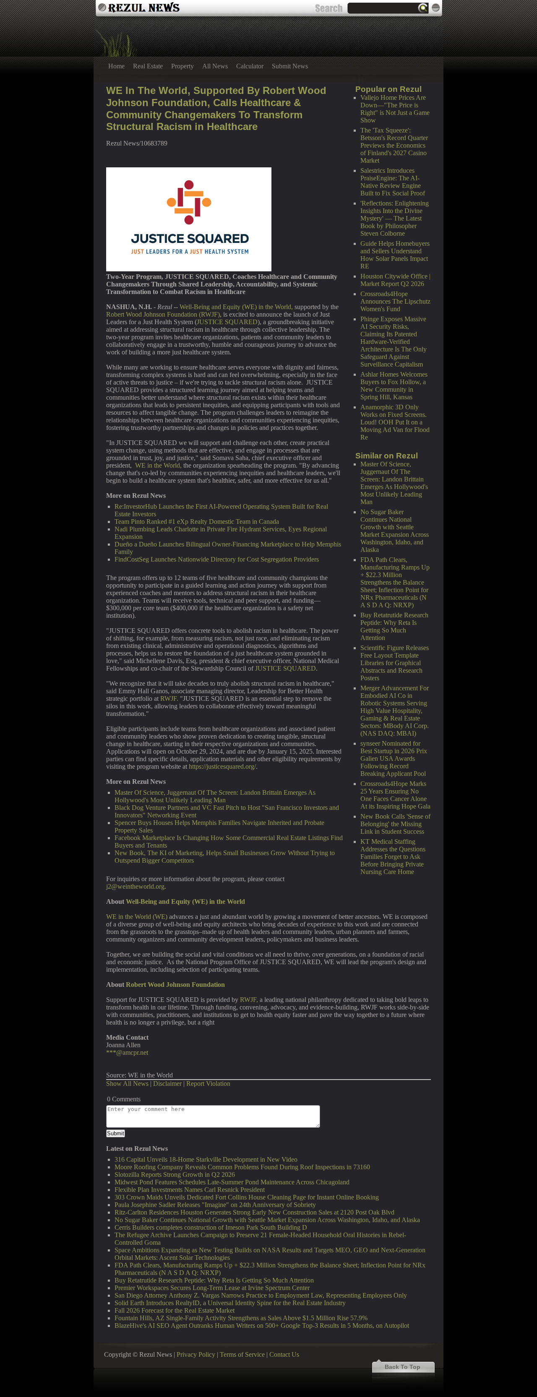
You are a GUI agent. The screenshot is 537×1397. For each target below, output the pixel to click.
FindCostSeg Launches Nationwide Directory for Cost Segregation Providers (217, 559)
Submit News (290, 66)
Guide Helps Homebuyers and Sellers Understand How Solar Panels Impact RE (395, 255)
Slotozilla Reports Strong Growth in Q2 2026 (175, 1174)
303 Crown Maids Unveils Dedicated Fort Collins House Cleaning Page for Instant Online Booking (247, 1197)
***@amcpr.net (127, 1052)
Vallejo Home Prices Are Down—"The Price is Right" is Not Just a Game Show (395, 109)
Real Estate (148, 66)
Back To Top (402, 1366)
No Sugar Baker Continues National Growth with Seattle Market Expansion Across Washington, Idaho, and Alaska (394, 530)
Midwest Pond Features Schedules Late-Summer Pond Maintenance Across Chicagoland (232, 1182)
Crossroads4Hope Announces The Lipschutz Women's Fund (395, 301)
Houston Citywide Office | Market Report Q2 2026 (395, 280)
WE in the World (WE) (136, 916)
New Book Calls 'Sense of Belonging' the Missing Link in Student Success (395, 824)
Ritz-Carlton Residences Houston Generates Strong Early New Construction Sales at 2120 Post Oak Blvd (254, 1212)
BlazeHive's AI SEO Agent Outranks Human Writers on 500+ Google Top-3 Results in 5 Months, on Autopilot (262, 1325)
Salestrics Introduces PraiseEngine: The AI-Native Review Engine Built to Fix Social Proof (392, 182)
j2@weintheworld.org (135, 886)
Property (182, 66)
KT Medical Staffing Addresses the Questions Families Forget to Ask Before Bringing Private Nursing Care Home (392, 856)
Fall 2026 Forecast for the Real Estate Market (175, 1310)
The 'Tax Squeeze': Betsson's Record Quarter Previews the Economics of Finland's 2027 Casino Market (394, 145)
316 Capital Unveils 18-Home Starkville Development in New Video (206, 1159)
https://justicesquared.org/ (222, 766)
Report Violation (208, 1083)
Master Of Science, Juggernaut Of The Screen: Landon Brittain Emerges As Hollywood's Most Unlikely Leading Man (394, 482)
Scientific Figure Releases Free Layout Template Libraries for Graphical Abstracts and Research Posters (394, 663)
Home (116, 66)
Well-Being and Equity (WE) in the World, (236, 306)
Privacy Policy (196, 1354)
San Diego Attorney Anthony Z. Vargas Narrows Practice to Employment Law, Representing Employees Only (261, 1295)
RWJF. (169, 698)
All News (215, 66)
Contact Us (284, 1354)
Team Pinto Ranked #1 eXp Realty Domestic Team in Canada (197, 521)
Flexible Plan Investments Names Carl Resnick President (190, 1189)
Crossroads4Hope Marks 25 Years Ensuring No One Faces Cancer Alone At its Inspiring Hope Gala (395, 795)
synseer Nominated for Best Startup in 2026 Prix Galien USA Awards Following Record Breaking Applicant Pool (393, 758)
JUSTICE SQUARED (227, 321)
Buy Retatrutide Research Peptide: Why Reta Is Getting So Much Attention (394, 626)
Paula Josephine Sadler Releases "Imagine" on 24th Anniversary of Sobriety (215, 1204)
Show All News (127, 1083)
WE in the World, (158, 465)
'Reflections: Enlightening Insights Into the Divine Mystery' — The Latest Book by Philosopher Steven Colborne (394, 218)
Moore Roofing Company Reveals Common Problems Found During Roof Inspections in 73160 (242, 1167)
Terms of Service (242, 1354)
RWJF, (249, 999)
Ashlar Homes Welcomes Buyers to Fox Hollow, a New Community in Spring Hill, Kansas (394, 386)
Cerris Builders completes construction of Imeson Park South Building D (211, 1227)
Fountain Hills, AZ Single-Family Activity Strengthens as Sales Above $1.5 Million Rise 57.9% (241, 1318)
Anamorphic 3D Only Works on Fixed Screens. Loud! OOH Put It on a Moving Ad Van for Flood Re (395, 422)
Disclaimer (167, 1083)
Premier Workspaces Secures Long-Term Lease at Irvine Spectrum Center (212, 1287)
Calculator (249, 66)
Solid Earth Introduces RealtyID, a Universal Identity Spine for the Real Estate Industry (230, 1302)
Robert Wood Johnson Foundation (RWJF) (163, 314)
